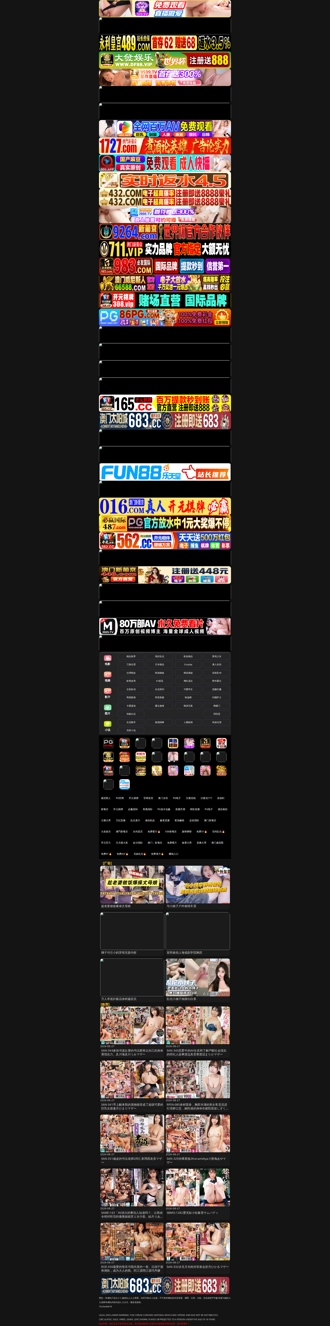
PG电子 (177, 798)
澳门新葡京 (210, 820)
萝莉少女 (216, 656)
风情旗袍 (131, 697)
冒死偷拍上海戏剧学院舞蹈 (184, 952)
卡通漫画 (131, 705)
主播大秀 (106, 820)
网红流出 (188, 680)
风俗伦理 (216, 722)
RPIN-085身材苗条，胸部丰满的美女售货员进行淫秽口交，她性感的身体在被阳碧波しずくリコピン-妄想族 (198, 1108)
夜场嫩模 (179, 820)
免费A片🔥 (123, 853)
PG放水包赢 (163, 809)
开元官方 (106, 842)
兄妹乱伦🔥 (140, 853)
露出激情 (159, 705)
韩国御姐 (159, 672)
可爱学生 (188, 689)
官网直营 (148, 798)
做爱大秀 (187, 842)
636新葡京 (171, 831)
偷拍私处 (150, 820)
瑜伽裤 (188, 697)
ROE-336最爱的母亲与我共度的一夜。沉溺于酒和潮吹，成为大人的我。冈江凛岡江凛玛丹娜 (132, 1268)
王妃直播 (121, 820)
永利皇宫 (138, 831)
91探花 (159, 680)
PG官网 (120, 798)
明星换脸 (159, 697)
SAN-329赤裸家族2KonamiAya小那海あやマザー (196, 1160)
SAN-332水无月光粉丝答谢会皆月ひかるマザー (198, 1267)
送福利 (220, 798)
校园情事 (159, 722)
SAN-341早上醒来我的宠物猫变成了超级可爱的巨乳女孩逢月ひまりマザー (132, 1106)
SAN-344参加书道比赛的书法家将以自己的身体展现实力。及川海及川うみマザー (132, 1052)
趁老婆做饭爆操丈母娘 (116, 906)
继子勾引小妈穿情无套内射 (119, 952)
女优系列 (159, 689)
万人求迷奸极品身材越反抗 (119, 999)
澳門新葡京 (122, 831)
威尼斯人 (106, 798)
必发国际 (194, 820)
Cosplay (188, 664)
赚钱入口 (174, 853)
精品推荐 (131, 656)
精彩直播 (195, 809)
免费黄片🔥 (157, 853)
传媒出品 (131, 713)
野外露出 (216, 680)
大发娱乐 (106, 831)
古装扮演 (131, 689)
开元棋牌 (134, 798)
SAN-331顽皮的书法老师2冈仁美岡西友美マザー (131, 1160)
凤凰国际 (148, 809)
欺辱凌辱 (131, 680)
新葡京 (104, 809)
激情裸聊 (187, 831)
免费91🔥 (106, 853)
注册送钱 (191, 798)
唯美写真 (188, 705)
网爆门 (216, 705)
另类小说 (131, 730)
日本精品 (159, 664)
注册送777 (206, 798)
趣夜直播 (165, 820)
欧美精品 (188, 656)
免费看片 (172, 842)
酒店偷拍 (223, 809)
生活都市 (131, 722)
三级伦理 (131, 664)
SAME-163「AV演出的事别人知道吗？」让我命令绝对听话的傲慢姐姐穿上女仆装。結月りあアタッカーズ (132, 1216)
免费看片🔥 (154, 831)
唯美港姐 (188, 672)
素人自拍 (216, 664)
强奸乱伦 (159, 656)
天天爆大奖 (122, 842)
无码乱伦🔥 (218, 831)
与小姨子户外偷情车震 (181, 906)
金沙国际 (138, 842)
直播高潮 (180, 809)
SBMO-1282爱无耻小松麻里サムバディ (192, 1213)
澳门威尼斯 (217, 842)
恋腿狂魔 (216, 689)
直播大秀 (201, 842)
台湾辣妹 (131, 672)
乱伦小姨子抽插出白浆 (181, 999)
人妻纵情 (188, 722)
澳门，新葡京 (155, 842)
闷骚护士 (216, 697)
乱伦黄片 (135, 820)
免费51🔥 (201, 831)
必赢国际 (133, 809)
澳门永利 (163, 798)
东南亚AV (217, 672)
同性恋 (216, 713)
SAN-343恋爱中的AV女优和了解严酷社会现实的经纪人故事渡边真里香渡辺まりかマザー (196, 1052)
